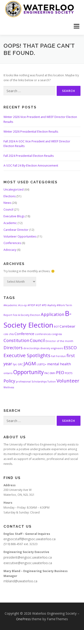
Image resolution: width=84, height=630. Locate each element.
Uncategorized (14, 189)
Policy (9, 381)
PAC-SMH (49, 373)
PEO (60, 372)
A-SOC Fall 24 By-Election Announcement (31, 166)
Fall (53, 356)
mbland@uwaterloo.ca (20, 581)
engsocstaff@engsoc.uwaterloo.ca (30, 539)
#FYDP (31, 305)
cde (6, 334)
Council (8, 209)
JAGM (30, 363)
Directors (13, 347)
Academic (10, 223)
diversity (45, 348)
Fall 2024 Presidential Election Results (29, 156)
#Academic (11, 305)
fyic (15, 364)
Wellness (9, 387)
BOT (56, 326)
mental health (59, 364)
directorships (31, 348)
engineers (57, 348)
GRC (20, 364)
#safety (51, 305)
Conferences (12, 243)
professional (23, 381)
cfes (11, 334)
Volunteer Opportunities (20, 236)
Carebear (67, 326)
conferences (43, 334)
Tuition (51, 381)
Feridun (61, 356)
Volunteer (67, 380)
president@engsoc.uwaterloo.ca (28, 557)
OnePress (23, 619)
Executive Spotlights (27, 355)
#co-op (22, 305)
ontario (8, 373)
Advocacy (10, 250)
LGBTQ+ (41, 364)
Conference (24, 333)
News (7, 203)
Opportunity (28, 372)
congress (56, 334)
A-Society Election (29, 315)
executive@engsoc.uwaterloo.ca (28, 563)
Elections (10, 196)
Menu (76, 26)
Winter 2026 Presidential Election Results (31, 132)
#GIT (38, 305)
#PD (44, 305)
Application (52, 314)
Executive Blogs (14, 216)
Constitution (16, 340)
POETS (68, 373)
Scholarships (39, 381)
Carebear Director (16, 230)
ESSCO (70, 347)
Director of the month (59, 341)
